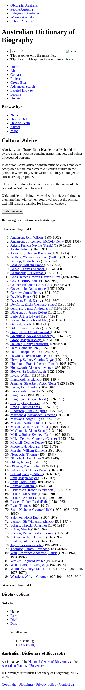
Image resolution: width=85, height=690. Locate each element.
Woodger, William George (28, 576)
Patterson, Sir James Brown (29, 470)
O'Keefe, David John (25, 466)
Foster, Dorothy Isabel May (29, 320)
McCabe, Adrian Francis (27, 423)
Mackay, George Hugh (26, 419)
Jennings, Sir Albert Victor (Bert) (33, 383)
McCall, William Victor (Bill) (30, 427)
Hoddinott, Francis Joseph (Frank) (34, 363)
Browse (15, 94)
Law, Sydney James (24, 403)
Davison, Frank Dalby (26, 300)
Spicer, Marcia (20, 529)
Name (14, 115)
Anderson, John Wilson (27, 237)
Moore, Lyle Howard (25, 446)
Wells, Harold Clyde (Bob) (29, 565)
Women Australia (22, 17)
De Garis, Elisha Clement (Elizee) (34, 304)
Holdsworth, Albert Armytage (31, 367)
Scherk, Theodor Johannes (29, 525)
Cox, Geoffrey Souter (25, 281)
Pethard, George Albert (26, 474)
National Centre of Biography (48, 661)
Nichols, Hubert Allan (26, 458)
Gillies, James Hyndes (26, 328)
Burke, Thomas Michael (27, 269)
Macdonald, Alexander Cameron (33, 415)
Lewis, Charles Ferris (25, 407)
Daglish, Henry (21, 296)
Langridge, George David (28, 399)
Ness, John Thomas (24, 454)
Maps (14, 131)
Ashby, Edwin (20, 249)
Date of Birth (19, 119)
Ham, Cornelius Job (24, 348)
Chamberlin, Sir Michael (27, 273)
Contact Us (67, 684)
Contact (15, 74)
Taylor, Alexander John (26, 545)
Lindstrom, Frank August (28, 411)
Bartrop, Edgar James (25, 261)
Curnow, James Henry (26, 292)
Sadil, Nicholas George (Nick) (31, 509)
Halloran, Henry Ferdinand (29, 344)
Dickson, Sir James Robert (29, 312)
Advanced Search (22, 86)
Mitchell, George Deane (27, 442)
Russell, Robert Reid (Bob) (29, 502)
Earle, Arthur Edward (25, 316)
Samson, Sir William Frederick (31, 521)
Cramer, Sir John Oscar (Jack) (31, 285)
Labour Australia (22, 21)
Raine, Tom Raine (23, 482)
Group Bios (18, 82)
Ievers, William (21, 375)
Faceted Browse (21, 90)
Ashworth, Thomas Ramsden (31, 253)
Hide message (12, 211)
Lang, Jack (18, 395)
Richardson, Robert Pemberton (32, 490)
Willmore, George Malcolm (29, 569)
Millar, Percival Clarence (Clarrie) (34, 438)
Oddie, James (20, 462)
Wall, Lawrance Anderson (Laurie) (34, 553)
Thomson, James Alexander (29, 549)
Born (13, 615)
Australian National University (23, 665)
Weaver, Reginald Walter (28, 561)
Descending (27, 645)
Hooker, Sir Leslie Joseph (28, 371)
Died (13, 619)
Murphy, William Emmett (28, 450)
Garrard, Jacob (21, 324)
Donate (15, 98)
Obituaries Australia (24, 5)
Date (13, 623)
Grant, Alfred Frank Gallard (30, 332)
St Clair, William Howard (28, 537)
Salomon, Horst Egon (25, 517)
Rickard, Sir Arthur (24, 494)
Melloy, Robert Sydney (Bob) (31, 434)
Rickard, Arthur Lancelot (28, 498)
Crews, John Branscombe (28, 289)
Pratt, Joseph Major (24, 478)
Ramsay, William (22, 486)
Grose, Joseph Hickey (26, 340)
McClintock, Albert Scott (28, 431)
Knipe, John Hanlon (24, 387)
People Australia (21, 9)
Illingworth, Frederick (25, 379)
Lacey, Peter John (23, 391)
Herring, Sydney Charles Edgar (32, 360)
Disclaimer (26, 684)
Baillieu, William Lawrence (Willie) (35, 257)
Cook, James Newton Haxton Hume (35, 277)
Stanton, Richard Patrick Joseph (32, 533)
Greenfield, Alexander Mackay (32, 336)
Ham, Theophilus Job (25, 352)
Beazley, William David (27, 265)
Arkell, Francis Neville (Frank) (32, 245)
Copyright (9, 684)
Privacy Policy (46, 684)
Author (15, 127)
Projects (15, 78)
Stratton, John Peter (24, 541)
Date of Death (20, 123)
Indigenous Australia (24, 13)
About (14, 71)
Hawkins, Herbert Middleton (30, 356)
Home (14, 67)
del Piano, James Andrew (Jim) (32, 308)
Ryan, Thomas (20, 505)
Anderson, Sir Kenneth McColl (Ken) (36, 241)
